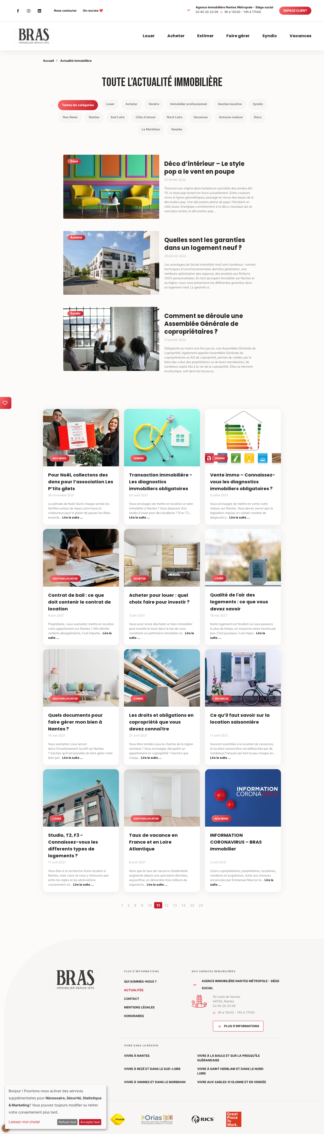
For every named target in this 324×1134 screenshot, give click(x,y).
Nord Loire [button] (174, 117)
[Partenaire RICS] (203, 1119)
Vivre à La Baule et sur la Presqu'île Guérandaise (228, 1058)
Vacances (300, 36)
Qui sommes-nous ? (140, 981)
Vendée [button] (176, 129)
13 (175, 905)
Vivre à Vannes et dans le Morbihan (155, 1082)
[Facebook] (18, 10)
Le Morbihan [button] (151, 129)
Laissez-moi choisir (24, 1122)
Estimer (205, 36)
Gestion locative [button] (230, 104)
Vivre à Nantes (137, 1056)
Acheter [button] (131, 104)
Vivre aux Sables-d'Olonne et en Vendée (231, 1082)
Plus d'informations (241, 1026)
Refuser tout (67, 1122)
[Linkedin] (39, 10)
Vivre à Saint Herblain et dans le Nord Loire (230, 1071)
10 (150, 905)
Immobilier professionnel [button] (188, 104)
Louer (149, 36)
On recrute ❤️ (93, 10)
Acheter (176, 36)
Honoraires (134, 1016)
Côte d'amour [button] (146, 117)
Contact (131, 999)
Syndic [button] (258, 104)
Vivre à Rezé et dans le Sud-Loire (152, 1069)
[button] (189, 10)
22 (192, 905)
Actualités (134, 990)
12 (166, 905)
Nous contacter (65, 10)
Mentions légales (139, 1007)
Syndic (269, 36)
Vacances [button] (200, 117)
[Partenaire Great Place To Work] (234, 1119)
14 (183, 905)
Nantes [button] (94, 117)
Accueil (48, 61)
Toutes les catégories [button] (78, 105)
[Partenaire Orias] (157, 1119)
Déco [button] (257, 117)
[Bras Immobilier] (33, 36)
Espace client (295, 10)
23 (201, 905)
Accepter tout (90, 1122)
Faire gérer (238, 36)
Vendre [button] (154, 104)
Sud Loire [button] (118, 117)
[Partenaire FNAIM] (118, 1119)
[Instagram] (28, 10)
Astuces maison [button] (231, 117)
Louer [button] (110, 104)
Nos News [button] (70, 117)
